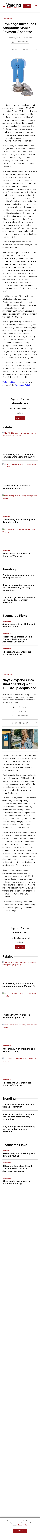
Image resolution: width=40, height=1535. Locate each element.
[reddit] (24, 49)
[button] (4, 5)
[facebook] (13, 49)
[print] (36, 49)
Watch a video (8, 382)
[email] (27, 49)
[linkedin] (16, 49)
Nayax (24, 707)
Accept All (20, 1530)
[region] (20, 1526)
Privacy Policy (22, 1525)
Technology (7, 18)
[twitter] (20, 49)
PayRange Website (23, 385)
